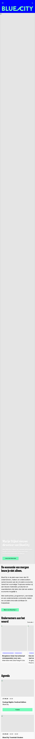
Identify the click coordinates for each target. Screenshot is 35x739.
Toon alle (30, 622)
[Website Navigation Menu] (2, 3)
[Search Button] (32, 3)
